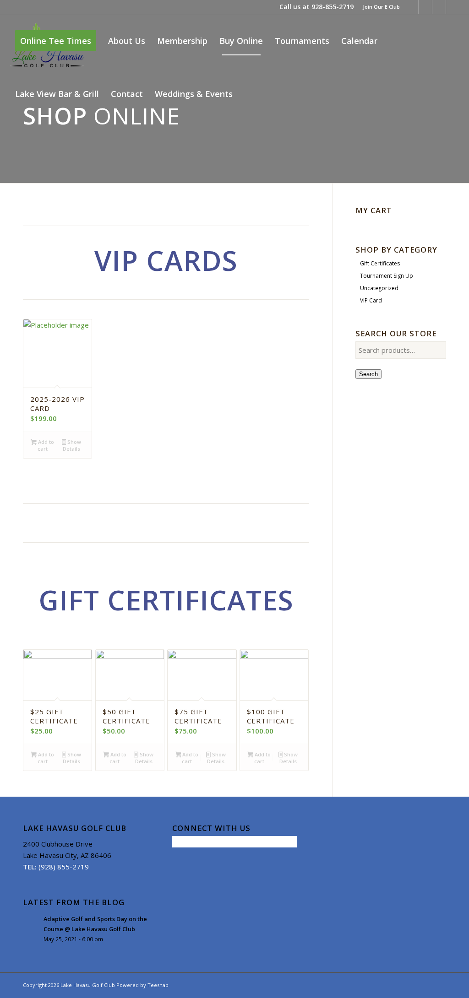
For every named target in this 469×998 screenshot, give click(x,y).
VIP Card (371, 300)
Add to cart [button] (45, 445)
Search (368, 374)
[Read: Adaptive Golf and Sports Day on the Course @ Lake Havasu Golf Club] (31, 923)
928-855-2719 (332, 6)
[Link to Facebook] (411, 7)
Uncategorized (379, 288)
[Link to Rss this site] (439, 7)
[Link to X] (425, 7)
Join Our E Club (381, 6)
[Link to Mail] (453, 7)
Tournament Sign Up (386, 276)
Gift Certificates (380, 263)
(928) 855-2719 (63, 866)
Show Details (72, 445)
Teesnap (158, 985)
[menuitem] (379, 7)
